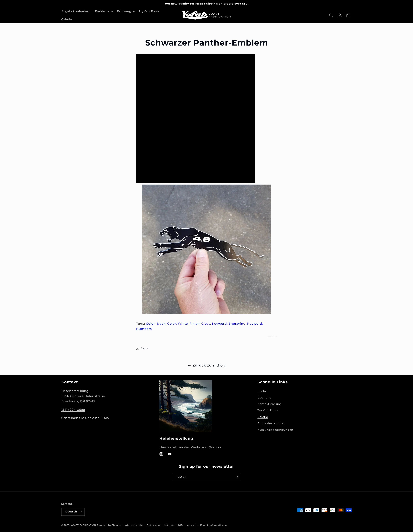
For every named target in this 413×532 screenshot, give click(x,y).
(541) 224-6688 (73, 409)
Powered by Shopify (109, 525)
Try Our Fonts (267, 410)
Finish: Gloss (200, 323)
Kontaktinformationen (213, 525)
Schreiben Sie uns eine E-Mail (86, 418)
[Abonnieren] (237, 477)
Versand (191, 525)
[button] (104, 11)
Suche (262, 391)
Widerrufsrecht (134, 525)
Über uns (264, 397)
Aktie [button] (144, 348)
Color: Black (156, 323)
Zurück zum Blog (208, 365)
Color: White (177, 323)
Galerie (262, 416)
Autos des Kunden (271, 423)
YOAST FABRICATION (83, 525)
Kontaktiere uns (269, 404)
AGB (180, 525)
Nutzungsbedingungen (275, 429)
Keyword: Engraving (229, 323)
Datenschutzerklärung (160, 525)
